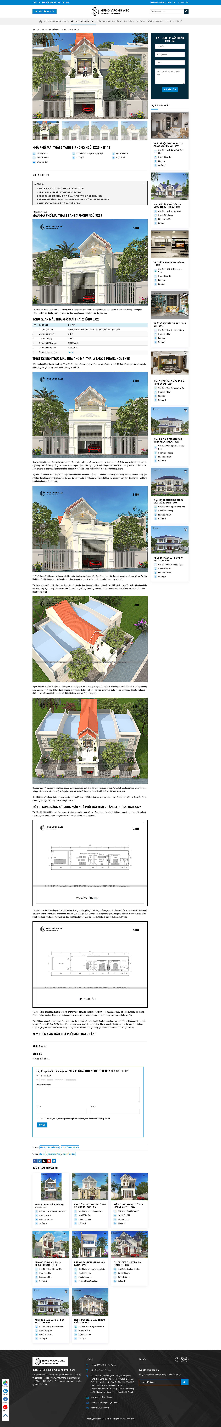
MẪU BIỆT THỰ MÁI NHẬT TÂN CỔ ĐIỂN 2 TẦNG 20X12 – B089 (169, 501)
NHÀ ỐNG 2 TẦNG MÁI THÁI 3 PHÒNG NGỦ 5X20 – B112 (48, 1263)
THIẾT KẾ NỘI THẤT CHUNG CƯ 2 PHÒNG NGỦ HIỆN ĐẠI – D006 (168, 144)
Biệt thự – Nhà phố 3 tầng (55, 21)
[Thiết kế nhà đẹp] (110, 11)
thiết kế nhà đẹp (69, 1154)
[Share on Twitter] (39, 1161)
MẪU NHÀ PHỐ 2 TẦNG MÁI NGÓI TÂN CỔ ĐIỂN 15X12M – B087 (168, 440)
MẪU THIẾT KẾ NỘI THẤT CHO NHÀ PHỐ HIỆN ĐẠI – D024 (169, 382)
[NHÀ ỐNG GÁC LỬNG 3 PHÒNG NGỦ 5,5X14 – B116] (90, 1244)
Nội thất (128, 21)
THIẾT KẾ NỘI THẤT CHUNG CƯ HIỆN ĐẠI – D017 (170, 324)
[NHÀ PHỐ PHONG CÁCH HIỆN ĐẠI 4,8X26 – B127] (50, 1187)
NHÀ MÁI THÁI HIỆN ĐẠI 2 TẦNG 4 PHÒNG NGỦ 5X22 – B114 (128, 1205)
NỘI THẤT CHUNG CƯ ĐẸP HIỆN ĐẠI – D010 (169, 263)
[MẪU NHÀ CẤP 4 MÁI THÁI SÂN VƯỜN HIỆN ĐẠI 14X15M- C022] (170, 186)
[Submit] (186, 11)
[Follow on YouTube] (186, 1359)
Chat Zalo (5, 1394)
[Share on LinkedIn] (54, 1161)
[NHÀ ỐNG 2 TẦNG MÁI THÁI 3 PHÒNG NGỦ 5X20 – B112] (50, 1244)
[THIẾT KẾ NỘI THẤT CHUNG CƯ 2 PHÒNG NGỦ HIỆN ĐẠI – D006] (170, 125)
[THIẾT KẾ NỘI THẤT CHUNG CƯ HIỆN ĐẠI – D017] (170, 305)
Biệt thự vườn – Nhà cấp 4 (109, 21)
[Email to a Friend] (44, 1161)
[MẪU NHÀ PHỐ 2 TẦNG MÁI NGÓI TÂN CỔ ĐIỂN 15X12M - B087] (170, 421)
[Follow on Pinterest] (182, 1359)
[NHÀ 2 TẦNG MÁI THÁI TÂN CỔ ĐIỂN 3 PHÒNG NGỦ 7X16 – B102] (90, 1186)
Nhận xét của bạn (44, 1085)
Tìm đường (5, 1386)
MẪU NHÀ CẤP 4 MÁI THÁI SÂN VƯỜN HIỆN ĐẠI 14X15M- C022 (167, 205)
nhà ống (42, 1154)
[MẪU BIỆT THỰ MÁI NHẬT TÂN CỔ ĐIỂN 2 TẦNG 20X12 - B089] (170, 482)
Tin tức (168, 21)
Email (93, 1107)
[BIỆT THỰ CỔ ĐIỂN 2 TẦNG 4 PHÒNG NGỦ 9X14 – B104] (90, 1302)
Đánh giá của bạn (44, 1076)
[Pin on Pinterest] (49, 1161)
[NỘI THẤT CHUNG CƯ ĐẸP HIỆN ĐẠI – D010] (170, 244)
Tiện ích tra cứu (154, 21)
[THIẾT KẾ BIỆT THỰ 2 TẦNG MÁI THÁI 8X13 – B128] (129, 1244)
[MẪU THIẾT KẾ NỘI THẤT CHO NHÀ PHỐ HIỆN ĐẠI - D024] (170, 363)
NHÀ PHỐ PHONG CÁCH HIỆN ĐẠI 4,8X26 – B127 (49, 1206)
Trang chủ (36, 29)
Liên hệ (179, 21)
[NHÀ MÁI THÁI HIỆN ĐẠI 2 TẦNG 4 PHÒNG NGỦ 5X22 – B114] (129, 1186)
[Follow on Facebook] (177, 1359)
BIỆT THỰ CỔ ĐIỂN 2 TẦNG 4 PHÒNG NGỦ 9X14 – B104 (90, 1321)
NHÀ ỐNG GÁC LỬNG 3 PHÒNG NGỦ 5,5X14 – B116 (89, 1263)
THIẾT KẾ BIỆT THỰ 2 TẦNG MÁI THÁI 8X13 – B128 (127, 1263)
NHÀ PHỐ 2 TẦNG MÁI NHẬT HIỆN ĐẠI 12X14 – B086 (168, 559)
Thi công (140, 21)
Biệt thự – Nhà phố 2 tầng (82, 21)
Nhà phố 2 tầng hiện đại (70, 29)
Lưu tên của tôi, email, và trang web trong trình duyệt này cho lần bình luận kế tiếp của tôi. (75, 1119)
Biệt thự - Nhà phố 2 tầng (50, 29)
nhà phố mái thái (54, 1154)
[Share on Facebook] (35, 1161)
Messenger (5, 1402)
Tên (39, 1107)
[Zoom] (35, 115)
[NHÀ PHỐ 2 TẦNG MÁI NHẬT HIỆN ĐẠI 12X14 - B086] (170, 540)
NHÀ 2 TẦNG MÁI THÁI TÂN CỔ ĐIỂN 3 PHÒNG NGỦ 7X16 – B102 (90, 1205)
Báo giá (5, 1410)
